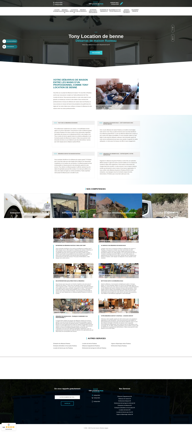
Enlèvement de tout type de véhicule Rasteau (94, 348)
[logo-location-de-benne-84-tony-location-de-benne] (96, 5)
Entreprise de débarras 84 (125, 405)
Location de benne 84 (124, 410)
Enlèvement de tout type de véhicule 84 (124, 403)
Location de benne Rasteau (89, 343)
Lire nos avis (8, 429)
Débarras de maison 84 (124, 398)
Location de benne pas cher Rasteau (63, 348)
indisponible (58, 2)
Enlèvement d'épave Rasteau (119, 345)
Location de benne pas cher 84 (74, 11)
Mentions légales (104, 428)
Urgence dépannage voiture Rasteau (121, 343)
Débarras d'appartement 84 (64, 11)
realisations (96, 52)
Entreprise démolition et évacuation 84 (93, 11)
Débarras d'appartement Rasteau (91, 345)
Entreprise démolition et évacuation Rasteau (65, 345)
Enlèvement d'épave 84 (124, 401)
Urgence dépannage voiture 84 (126, 11)
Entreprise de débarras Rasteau (61, 343)
